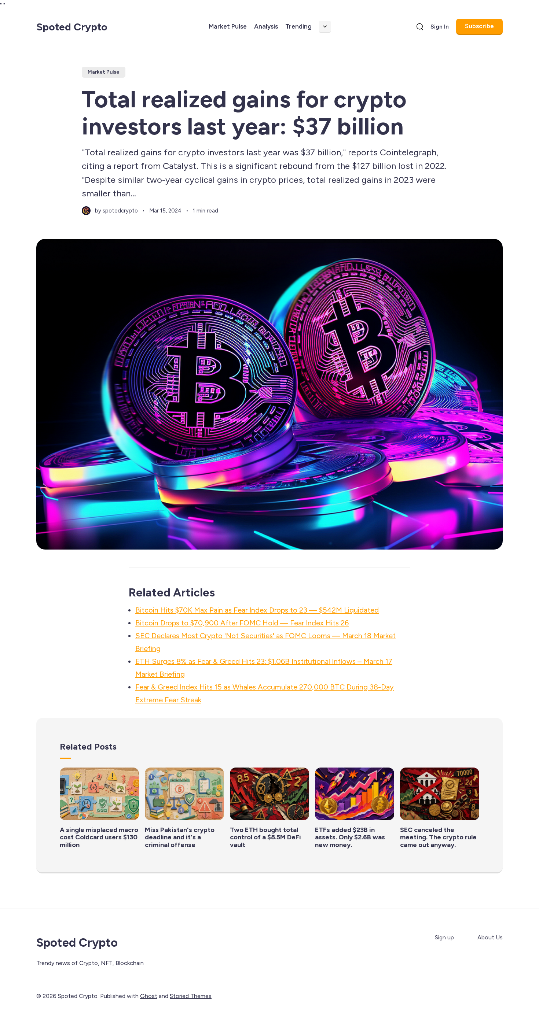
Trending (298, 26)
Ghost (148, 995)
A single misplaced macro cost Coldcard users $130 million (99, 837)
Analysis (266, 26)
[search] (420, 26)
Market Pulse (228, 26)
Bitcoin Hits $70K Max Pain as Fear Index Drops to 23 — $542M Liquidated (257, 610)
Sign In (439, 26)
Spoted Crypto (71, 27)
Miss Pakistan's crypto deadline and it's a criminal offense (179, 837)
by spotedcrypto (116, 210)
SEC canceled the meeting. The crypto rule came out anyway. (438, 837)
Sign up (444, 937)
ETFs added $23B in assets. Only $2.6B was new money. (350, 837)
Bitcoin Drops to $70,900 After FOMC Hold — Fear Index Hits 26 (242, 622)
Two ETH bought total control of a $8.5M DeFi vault (265, 837)
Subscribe (479, 26)
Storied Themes (191, 995)
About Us (490, 937)
